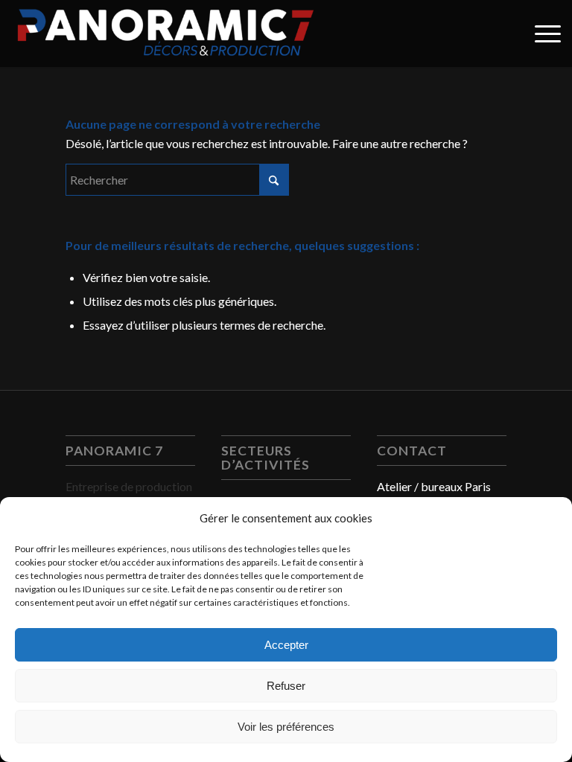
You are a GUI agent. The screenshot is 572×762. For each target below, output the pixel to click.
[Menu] (540, 33)
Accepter (286, 644)
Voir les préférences (286, 726)
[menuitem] (540, 33)
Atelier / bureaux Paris (434, 486)
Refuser (286, 685)
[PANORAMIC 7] (165, 33)
